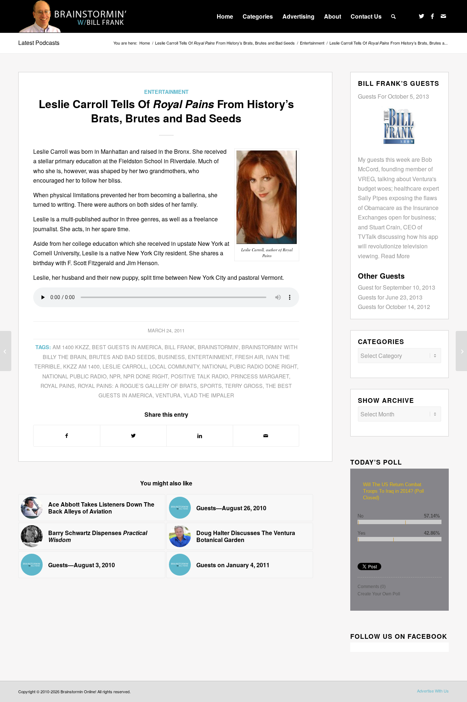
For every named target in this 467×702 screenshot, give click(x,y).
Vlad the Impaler (209, 395)
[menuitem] (225, 16)
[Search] (393, 16)
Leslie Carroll (125, 366)
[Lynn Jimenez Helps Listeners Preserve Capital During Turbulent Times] (5, 351)
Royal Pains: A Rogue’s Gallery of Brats (137, 385)
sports (211, 385)
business (171, 356)
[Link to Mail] (443, 16)
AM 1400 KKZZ (71, 347)
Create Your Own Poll (379, 593)
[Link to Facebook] (432, 16)
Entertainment (166, 91)
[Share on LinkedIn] (200, 435)
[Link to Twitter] (421, 16)
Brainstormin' (218, 347)
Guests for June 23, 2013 (390, 297)
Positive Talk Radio (199, 376)
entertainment (210, 356)
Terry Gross (244, 385)
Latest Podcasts (38, 42)
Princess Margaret (260, 376)
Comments (372, 586)
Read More (395, 256)
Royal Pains (57, 385)
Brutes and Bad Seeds (122, 356)
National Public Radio (74, 376)
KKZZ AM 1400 (81, 366)
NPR (114, 376)
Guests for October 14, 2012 (394, 306)
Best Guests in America (127, 347)
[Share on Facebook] (67, 435)
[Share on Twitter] (133, 435)
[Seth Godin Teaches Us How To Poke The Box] (461, 351)
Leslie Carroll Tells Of (225, 43)
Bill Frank (180, 347)
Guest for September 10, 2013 (396, 287)
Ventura (168, 395)
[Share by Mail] (266, 435)
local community (174, 366)
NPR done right (145, 376)
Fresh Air (249, 356)
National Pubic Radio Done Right (249, 366)
